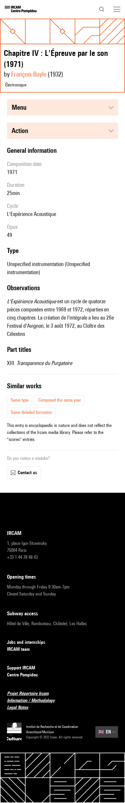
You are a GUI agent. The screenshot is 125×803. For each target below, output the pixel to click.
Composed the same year (59, 400)
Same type (19, 400)
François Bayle (29, 74)
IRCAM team (18, 649)
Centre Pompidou (22, 675)
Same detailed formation (31, 412)
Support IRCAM (21, 668)
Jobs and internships (26, 642)
